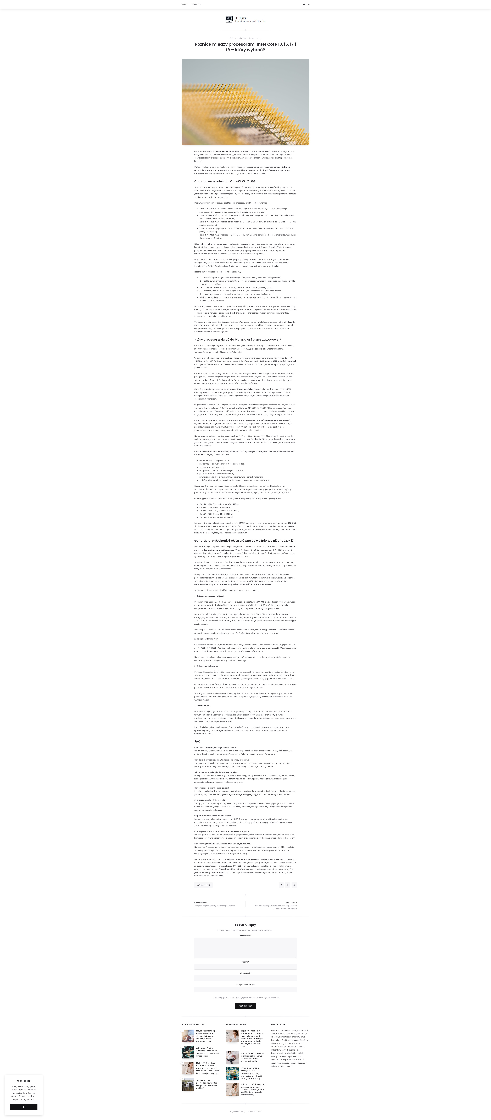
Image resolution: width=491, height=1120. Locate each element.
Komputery (256, 38)
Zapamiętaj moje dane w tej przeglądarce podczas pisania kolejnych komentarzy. (247, 997)
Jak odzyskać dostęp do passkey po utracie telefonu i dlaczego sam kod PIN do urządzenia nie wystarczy (252, 1089)
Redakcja (196, 4)
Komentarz (245, 935)
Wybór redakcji (204, 885)
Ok (24, 1107)
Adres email (245, 973)
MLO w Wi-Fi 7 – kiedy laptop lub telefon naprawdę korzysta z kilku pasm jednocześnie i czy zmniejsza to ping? (207, 1068)
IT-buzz (185, 4)
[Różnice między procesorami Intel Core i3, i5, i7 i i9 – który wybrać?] (245, 102)
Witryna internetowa (245, 984)
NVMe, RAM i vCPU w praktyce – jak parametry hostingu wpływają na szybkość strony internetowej (251, 1073)
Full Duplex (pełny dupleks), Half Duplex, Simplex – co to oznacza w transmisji (208, 1052)
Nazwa (245, 962)
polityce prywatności (24, 1099)
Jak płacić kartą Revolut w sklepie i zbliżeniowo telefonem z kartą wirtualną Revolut (252, 1057)
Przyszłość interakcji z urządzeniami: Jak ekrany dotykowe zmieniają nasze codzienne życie (206, 1036)
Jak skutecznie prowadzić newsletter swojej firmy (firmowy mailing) (206, 1084)
